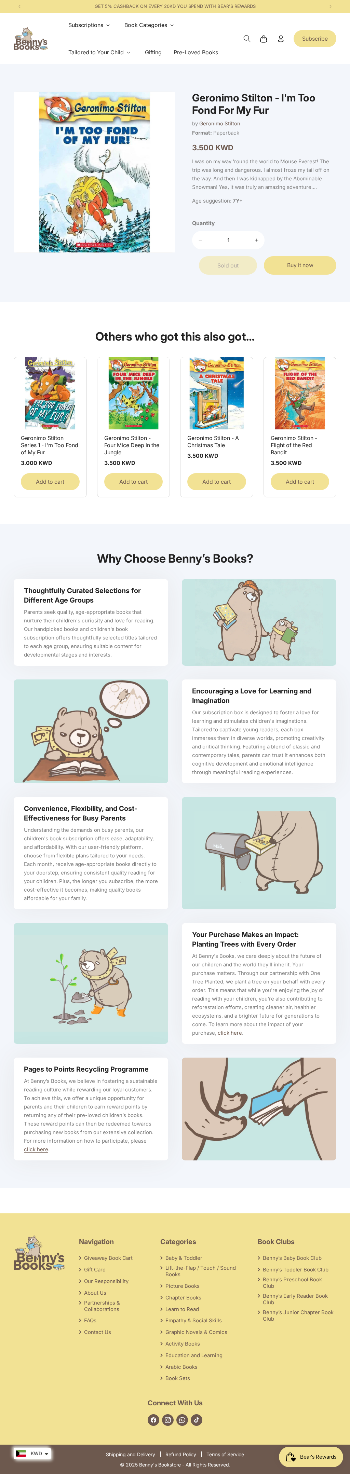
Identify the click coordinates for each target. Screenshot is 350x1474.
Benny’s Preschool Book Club (292, 1282)
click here (230, 1033)
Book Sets (177, 1378)
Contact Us (97, 1332)
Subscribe (315, 38)
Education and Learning (194, 1355)
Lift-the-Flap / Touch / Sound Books (200, 1271)
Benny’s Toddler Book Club (295, 1269)
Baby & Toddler (183, 1258)
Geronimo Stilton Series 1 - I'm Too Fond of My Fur (49, 445)
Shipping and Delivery (130, 1454)
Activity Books (182, 1343)
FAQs (90, 1320)
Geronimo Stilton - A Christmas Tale (213, 442)
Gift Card (95, 1269)
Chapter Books (183, 1297)
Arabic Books (181, 1367)
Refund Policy (180, 1454)
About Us (95, 1293)
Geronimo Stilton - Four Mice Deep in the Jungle (131, 445)
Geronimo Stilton (219, 123)
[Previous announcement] (19, 6)
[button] (90, 25)
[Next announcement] (330, 6)
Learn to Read (182, 1309)
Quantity (203, 223)
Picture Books (182, 1286)
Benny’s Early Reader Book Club (295, 1299)
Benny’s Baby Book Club (292, 1258)
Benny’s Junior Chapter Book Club (298, 1315)
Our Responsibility (106, 1281)
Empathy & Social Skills (193, 1320)
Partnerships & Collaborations (102, 1305)
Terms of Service (225, 1454)
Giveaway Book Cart (108, 1258)
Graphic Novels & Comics (196, 1332)
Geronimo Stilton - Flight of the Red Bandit (294, 445)
